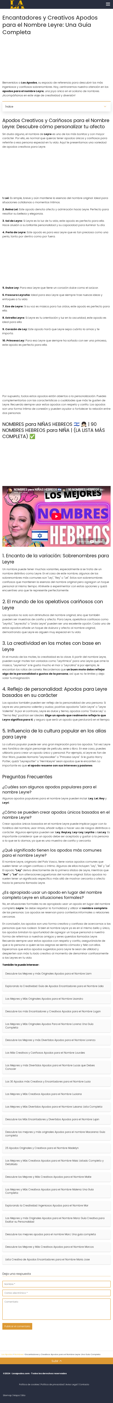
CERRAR (56, 711)
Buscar (56, 704)
